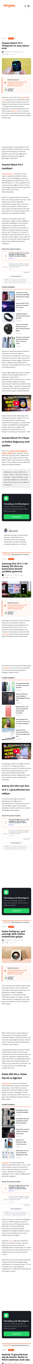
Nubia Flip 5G (6, 1162)
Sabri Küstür (8, 52)
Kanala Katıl (16, 517)
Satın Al (11, 258)
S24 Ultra (7, 634)
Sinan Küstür (8, 575)
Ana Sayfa (4, 38)
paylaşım (7, 668)
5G (11, 1241)
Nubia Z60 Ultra (7, 1083)
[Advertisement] (16, 868)
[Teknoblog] (9, 6)
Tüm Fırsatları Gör (16, 276)
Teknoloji (11, 38)
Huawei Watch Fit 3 (8, 174)
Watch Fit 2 (14, 111)
